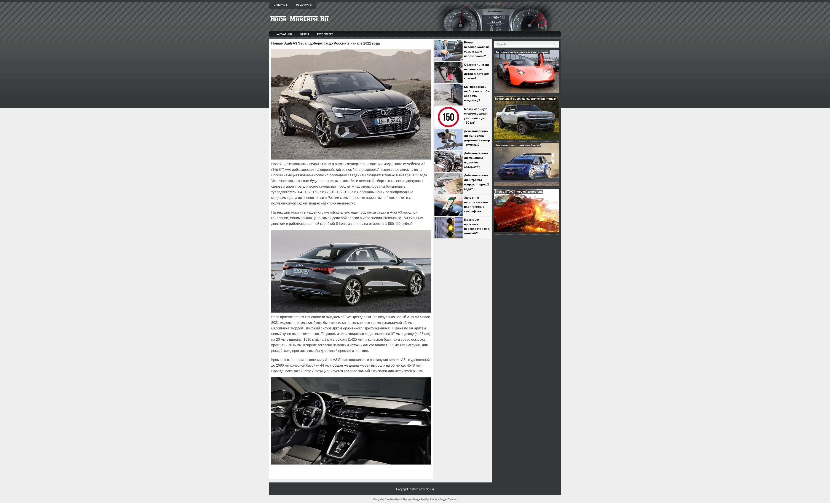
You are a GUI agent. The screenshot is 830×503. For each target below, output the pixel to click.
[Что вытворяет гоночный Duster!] (526, 185)
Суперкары (281, 4)
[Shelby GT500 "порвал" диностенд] (526, 231)
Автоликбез (325, 34)
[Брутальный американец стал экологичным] (526, 138)
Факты (304, 34)
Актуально (284, 34)
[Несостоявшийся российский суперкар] (526, 92)
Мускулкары (304, 4)
